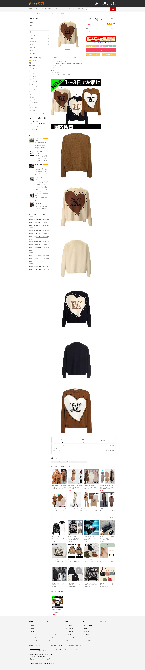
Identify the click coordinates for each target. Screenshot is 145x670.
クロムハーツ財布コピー (35, 121)
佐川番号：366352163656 (35, 222)
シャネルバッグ (69, 631)
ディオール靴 (87, 637)
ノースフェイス (35, 92)
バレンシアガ (35, 107)
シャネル (34, 73)
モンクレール (35, 84)
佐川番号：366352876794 (35, 233)
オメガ (33, 105)
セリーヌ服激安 (41, 123)
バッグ (41, 9)
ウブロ (33, 94)
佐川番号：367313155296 (35, 241)
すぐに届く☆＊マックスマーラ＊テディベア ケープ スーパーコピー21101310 (59, 510)
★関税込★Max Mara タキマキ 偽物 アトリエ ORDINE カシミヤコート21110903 (107, 510)
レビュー (76, 57)
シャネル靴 (86, 634)
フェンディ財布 (52, 637)
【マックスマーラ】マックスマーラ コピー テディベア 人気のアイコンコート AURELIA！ (59, 487)
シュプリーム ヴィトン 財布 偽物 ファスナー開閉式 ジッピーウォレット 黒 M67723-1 (107, 538)
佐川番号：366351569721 (35, 216)
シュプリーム (35, 99)
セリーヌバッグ (69, 640)
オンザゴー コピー (34, 126)
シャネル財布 (52, 631)
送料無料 (91, 46)
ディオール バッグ (70, 634)
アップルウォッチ (36, 86)
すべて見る (113, 517)
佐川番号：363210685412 (35, 230)
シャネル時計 (34, 640)
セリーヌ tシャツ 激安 (56, 461)
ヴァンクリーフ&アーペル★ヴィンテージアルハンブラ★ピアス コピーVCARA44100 (107, 561)
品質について (46, 645)
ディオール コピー (34, 129)
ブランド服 (51, 9)
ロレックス (34, 63)
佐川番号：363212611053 (35, 261)
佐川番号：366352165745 (35, 225)
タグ (87, 33)
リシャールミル (34, 634)
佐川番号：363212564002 (35, 263)
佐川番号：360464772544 (35, 244)
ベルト (74, 9)
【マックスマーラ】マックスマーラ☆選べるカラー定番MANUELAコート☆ (75, 487)
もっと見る (46, 214)
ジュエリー (58, 9)
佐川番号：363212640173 (35, 247)
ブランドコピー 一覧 (39, 113)
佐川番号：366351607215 (35, 219)
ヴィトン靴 (86, 631)
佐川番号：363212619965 (35, 266)
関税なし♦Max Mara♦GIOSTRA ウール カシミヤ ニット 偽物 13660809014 (91, 510)
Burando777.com (42, 663)
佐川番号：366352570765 (35, 227)
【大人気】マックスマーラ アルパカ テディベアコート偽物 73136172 (91, 487)
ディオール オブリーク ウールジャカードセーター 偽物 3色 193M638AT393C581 (75, 538)
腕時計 (31, 9)
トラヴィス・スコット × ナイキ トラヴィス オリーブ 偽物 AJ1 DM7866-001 (91, 538)
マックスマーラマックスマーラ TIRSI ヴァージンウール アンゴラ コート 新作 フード (75, 510)
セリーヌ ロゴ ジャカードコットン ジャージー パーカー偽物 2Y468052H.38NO (75, 585)
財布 (36, 9)
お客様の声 (78, 645)
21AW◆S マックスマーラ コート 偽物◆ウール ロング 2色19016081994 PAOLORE (107, 487)
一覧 (47, 135)
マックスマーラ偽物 (61, 61)
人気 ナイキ (33, 123)
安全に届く (111, 46)
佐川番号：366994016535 (35, 236)
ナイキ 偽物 (65, 461)
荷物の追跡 (71, 645)
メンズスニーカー (88, 625)
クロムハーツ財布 (53, 634)
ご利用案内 (66, 57)
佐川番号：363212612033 (35, 258)
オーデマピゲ (35, 102)
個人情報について (63, 645)
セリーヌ (34, 76)
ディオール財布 (52, 640)
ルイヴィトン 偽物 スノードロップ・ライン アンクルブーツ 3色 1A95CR (91, 561)
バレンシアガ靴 (87, 640)
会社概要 (31, 645)
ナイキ (33, 65)
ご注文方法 (37, 645)
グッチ (33, 89)
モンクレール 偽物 (73, 461)
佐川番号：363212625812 (35, 269)
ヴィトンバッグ (69, 628)
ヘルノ (33, 110)
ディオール (34, 68)
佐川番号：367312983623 (35, 250)
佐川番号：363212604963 (35, 255)
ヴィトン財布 (52, 628)
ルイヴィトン (35, 60)
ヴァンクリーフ (35, 81)
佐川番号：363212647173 (35, 252)
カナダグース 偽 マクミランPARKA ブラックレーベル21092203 (58, 585)
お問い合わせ (108, 54)
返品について (54, 645)
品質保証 (101, 46)
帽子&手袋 (80, 9)
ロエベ (33, 97)
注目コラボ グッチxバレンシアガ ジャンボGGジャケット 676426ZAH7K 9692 (75, 561)
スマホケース (66, 9)
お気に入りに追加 (93, 54)
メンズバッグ (69, 625)
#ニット (91, 33)
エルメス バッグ (70, 637)
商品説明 (56, 57)
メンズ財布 (51, 625)
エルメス (34, 78)
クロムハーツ (35, 71)
